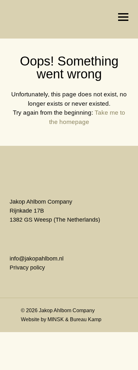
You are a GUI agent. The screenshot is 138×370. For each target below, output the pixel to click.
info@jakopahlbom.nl (37, 258)
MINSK (55, 319)
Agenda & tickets (104, 17)
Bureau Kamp (85, 319)
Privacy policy (27, 267)
